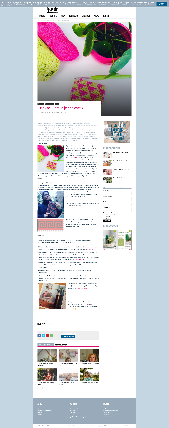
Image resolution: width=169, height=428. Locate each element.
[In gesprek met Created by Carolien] (89, 374)
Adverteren (106, 414)
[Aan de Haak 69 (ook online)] (107, 180)
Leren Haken (86, 16)
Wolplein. (75, 157)
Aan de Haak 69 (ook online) (120, 177)
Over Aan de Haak (75, 408)
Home (38, 20)
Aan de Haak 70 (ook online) (120, 161)
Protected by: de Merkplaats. (78, 418)
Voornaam (106, 190)
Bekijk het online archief (111, 148)
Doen (43, 103)
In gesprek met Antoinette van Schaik (89, 363)
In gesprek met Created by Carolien (89, 382)
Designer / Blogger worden (44, 410)
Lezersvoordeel (107, 412)
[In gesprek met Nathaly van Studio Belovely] (68, 374)
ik (87, 304)
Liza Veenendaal (82, 288)
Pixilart (90, 249)
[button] (129, 16)
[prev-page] (38, 388)
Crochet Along (73, 16)
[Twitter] (43, 335)
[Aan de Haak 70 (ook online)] (107, 163)
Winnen (39, 416)
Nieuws (96, 16)
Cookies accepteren (68, 336)
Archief (72, 414)
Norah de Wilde (79, 259)
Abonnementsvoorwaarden (110, 410)
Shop (63, 16)
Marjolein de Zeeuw (51, 20)
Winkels (39, 414)
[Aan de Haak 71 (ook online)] (107, 154)
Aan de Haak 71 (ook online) (120, 152)
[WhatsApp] (51, 335)
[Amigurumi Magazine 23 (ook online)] (107, 171)
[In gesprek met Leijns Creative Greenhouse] (47, 355)
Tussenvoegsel (107, 196)
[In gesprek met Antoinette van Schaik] (89, 355)
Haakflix (106, 16)
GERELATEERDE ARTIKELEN (46, 345)
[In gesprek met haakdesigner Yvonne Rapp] (68, 355)
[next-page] (41, 388)
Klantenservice (107, 416)
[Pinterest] (47, 335)
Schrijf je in (107, 220)
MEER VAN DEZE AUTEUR (61, 345)
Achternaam (106, 201)
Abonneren (53, 16)
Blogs (43, 20)
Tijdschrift (42, 16)
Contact (105, 408)
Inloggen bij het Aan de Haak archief (80, 416)
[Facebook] (39, 335)
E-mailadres (106, 207)
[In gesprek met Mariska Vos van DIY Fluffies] (47, 374)
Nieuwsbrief (73, 412)
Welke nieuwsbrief (108, 213)
